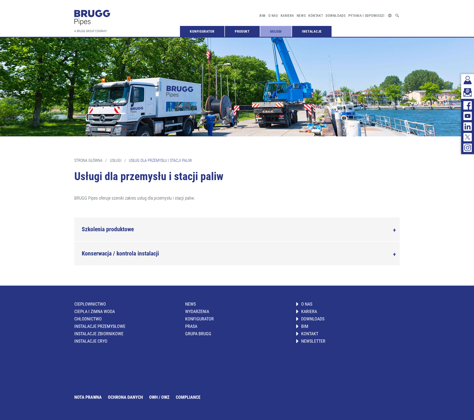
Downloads (335, 16)
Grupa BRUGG (198, 333)
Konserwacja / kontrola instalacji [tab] (120, 253)
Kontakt (315, 16)
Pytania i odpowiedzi (366, 16)
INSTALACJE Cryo (90, 341)
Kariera (309, 311)
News (301, 16)
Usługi (276, 31)
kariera (287, 16)
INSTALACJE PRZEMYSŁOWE (99, 326)
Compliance (188, 397)
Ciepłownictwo (90, 304)
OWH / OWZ (159, 397)
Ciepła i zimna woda (94, 311)
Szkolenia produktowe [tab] (108, 229)
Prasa (191, 326)
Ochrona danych (125, 397)
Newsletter (313, 341)
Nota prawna (88, 397)
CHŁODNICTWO (88, 318)
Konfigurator (202, 31)
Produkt (242, 31)
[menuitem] (202, 31)
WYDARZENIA (197, 311)
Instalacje (312, 31)
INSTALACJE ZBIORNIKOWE (98, 333)
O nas (273, 16)
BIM (262, 16)
